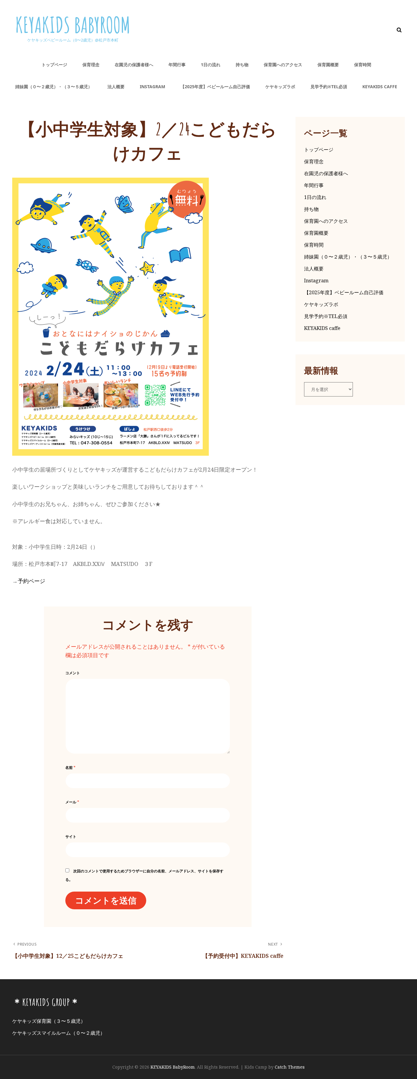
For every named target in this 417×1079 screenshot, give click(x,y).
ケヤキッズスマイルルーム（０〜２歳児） (58, 1033)
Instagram (152, 86)
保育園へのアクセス (283, 64)
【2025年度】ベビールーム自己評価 (215, 86)
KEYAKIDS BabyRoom (72, 24)
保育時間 (362, 64)
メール (72, 802)
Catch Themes (290, 1067)
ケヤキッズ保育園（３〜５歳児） (48, 1021)
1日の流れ (210, 64)
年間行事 (177, 64)
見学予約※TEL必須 (328, 86)
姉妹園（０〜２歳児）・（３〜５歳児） (53, 86)
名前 (70, 767)
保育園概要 (328, 64)
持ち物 (242, 64)
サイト (70, 836)
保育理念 (91, 64)
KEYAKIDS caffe (379, 86)
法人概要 (116, 86)
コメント (72, 672)
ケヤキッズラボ (280, 86)
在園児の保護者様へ (134, 64)
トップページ (54, 64)
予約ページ (31, 581)
